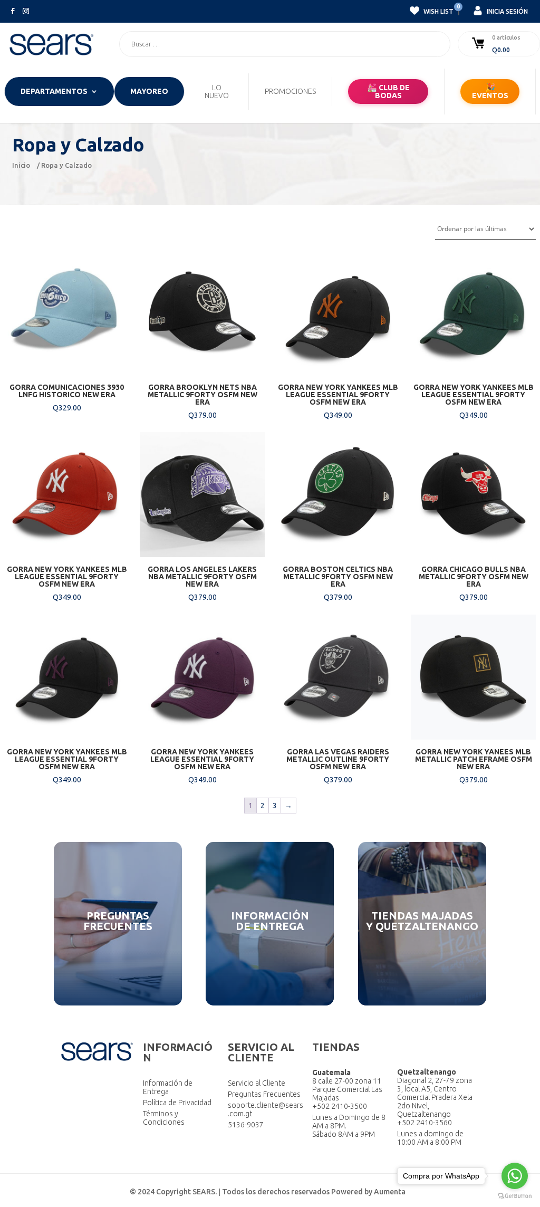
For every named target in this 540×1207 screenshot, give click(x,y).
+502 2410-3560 (424, 1122)
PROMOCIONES (290, 91)
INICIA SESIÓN (506, 11)
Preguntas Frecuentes (264, 1094)
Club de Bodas (388, 91)
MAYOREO (149, 91)
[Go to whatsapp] (515, 1176)
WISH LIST (438, 10)
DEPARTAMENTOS (54, 91)
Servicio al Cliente (256, 1083)
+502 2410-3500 (339, 1106)
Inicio (21, 165)
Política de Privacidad (177, 1102)
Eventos (490, 91)
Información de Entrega (167, 1087)
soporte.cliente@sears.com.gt (265, 1109)
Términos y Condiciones (164, 1117)
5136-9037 (246, 1124)
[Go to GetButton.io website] (515, 1196)
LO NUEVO (217, 92)
